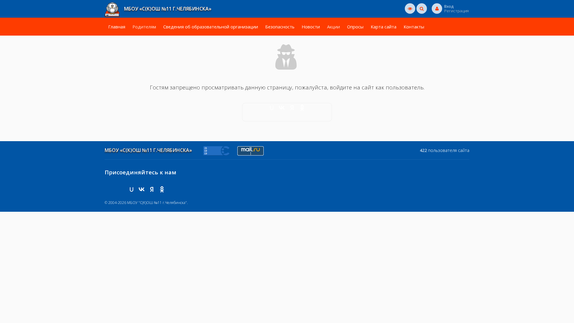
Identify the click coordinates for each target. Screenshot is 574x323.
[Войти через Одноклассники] (302, 107)
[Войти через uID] (271, 107)
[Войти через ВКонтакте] (281, 107)
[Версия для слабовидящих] (410, 8)
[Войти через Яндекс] (292, 107)
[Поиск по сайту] (421, 8)
